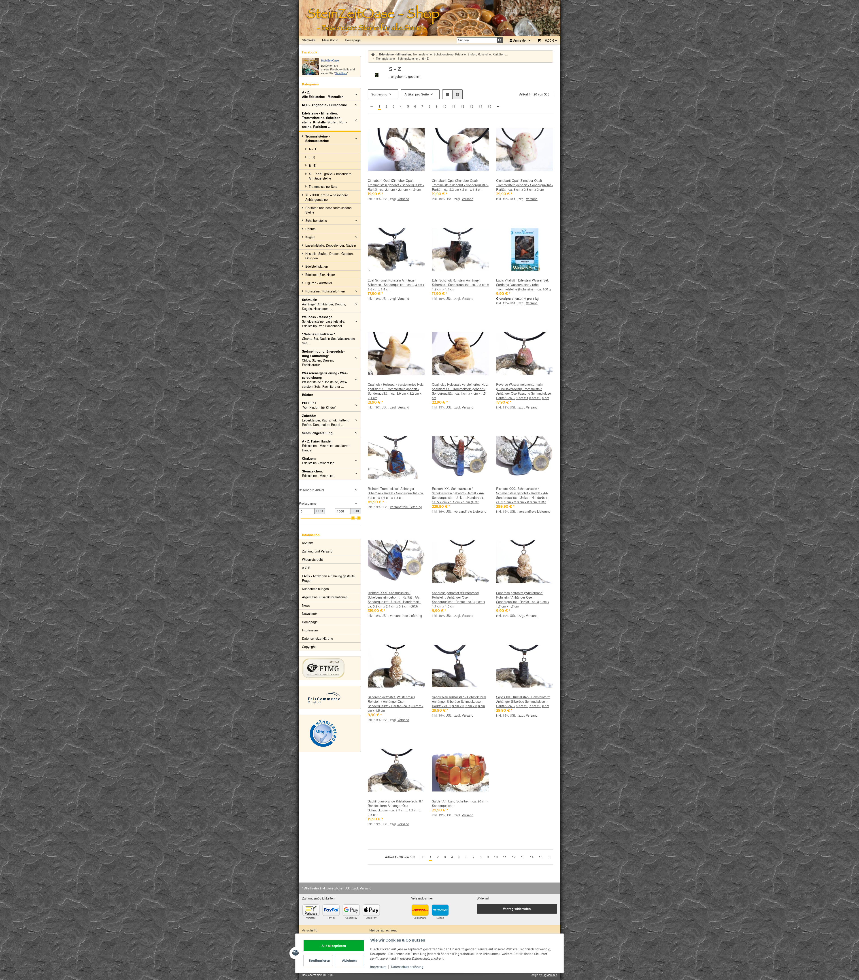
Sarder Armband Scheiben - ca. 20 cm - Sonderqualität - (460, 803)
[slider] (353, 518)
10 (445, 106)
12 (462, 106)
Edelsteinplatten (316, 266)
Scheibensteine (316, 220)
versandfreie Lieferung (406, 507)
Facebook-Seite (339, 69)
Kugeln (310, 237)
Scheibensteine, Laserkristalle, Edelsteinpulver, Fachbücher (323, 321)
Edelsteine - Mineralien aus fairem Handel (326, 445)
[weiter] (498, 106)
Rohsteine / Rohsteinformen (325, 291)
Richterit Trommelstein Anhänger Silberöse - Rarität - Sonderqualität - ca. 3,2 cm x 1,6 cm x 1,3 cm (396, 493)
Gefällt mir (341, 73)
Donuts (310, 228)
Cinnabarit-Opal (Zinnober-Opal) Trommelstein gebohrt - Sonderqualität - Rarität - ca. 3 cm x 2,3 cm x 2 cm (524, 185)
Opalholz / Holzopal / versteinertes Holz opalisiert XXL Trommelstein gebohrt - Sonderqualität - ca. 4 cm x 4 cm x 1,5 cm (460, 391)
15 (489, 106)
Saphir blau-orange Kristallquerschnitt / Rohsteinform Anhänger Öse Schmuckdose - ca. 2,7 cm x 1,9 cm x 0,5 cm (395, 808)
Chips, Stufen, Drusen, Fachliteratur (323, 358)
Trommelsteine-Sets (323, 186)
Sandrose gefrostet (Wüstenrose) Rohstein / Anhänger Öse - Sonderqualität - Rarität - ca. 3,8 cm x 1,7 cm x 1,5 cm (458, 599)
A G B (306, 567)
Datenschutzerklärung (407, 967)
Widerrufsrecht (312, 559)
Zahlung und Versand (317, 551)
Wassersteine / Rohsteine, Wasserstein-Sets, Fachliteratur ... (325, 380)
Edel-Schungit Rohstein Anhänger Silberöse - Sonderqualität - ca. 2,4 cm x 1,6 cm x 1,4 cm (396, 284)
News (306, 605)
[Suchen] (500, 40)
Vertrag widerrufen (517, 908)
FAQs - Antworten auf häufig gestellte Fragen (328, 578)
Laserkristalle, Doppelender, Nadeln (330, 245)
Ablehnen (349, 960)
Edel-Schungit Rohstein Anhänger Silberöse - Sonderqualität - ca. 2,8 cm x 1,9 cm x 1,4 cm (460, 284)
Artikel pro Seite (416, 94)
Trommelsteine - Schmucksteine (317, 138)
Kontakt (307, 543)
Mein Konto (330, 40)
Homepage (353, 40)
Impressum (378, 967)
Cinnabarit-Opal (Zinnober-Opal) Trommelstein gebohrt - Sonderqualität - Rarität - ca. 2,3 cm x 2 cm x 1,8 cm (460, 185)
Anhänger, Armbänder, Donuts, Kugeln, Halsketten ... (324, 304)
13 (471, 106)
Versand (403, 199)
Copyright (309, 646)
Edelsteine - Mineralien (318, 460)
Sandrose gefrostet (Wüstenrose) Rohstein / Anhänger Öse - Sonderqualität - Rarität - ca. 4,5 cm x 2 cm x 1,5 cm (395, 704)
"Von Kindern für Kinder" (319, 405)
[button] (547, 40)
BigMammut (549, 975)
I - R (312, 157)
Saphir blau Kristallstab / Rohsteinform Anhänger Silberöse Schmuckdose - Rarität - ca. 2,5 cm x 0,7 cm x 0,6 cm (523, 701)
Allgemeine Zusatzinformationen (325, 597)
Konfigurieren (319, 960)
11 (453, 106)
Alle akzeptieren (333, 946)
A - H (312, 149)
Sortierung (379, 94)
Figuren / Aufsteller (318, 283)
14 (480, 106)
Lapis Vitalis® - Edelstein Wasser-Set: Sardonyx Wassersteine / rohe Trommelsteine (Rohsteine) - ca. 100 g (523, 284)
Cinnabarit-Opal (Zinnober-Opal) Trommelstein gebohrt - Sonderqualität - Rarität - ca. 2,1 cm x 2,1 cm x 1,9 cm (396, 185)
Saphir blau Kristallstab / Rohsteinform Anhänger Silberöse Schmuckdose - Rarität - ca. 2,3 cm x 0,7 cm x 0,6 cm (459, 701)
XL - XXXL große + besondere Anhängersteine (330, 175)
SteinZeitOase (330, 60)
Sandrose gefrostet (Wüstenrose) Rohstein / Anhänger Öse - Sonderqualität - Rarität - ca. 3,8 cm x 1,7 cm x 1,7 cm (522, 599)
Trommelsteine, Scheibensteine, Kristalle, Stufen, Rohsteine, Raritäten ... (324, 120)
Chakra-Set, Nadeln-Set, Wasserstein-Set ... (329, 338)
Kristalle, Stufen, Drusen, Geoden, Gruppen (329, 255)
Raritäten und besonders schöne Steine (328, 209)
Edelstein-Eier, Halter (320, 274)
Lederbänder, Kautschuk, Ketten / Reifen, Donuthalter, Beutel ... (325, 420)
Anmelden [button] (520, 40)
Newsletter (309, 613)
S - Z (312, 165)
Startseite (308, 40)
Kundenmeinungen (315, 588)
